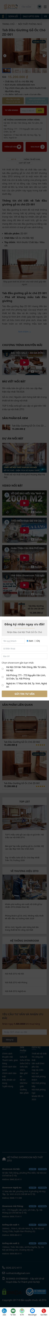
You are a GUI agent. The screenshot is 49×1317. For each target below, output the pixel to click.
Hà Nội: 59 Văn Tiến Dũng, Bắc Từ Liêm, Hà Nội (26, 669)
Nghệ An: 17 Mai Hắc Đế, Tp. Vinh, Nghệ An (26, 685)
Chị (38, 640)
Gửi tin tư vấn (25, 693)
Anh (31, 640)
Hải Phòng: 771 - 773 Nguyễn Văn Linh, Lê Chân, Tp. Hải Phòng (26, 677)
